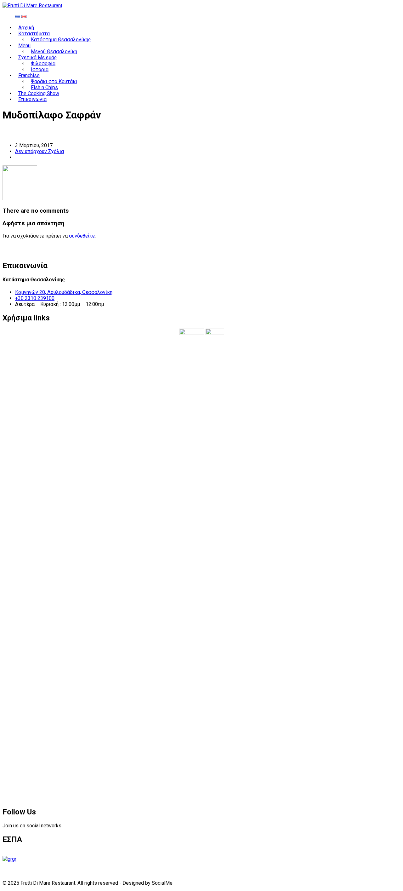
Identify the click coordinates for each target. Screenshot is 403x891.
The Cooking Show (38, 93)
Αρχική (26, 28)
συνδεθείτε (82, 236)
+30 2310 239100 (34, 298)
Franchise (29, 75)
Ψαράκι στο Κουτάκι (54, 81)
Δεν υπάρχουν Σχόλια (39, 151)
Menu (24, 46)
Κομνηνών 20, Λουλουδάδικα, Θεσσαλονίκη (63, 292)
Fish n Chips (44, 87)
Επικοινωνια (32, 99)
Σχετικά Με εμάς (37, 57)
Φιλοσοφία (43, 63)
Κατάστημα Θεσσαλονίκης (61, 40)
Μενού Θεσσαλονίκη (54, 52)
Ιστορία (39, 69)
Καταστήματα (34, 34)
